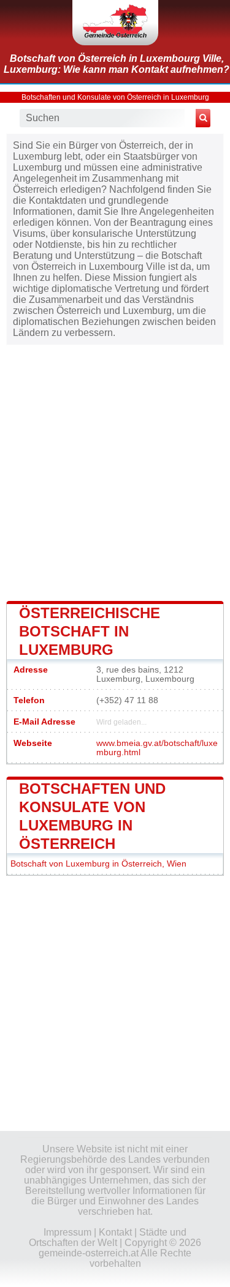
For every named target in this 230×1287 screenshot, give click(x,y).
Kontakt (115, 1232)
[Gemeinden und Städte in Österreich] (115, 22)
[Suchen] (203, 118)
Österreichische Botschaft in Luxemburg (89, 631)
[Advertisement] (115, 471)
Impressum (67, 1232)
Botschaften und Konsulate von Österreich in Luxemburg (115, 97)
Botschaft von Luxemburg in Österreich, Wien (98, 863)
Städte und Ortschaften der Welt (107, 1237)
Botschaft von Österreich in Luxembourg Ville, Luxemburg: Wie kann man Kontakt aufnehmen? (116, 64)
